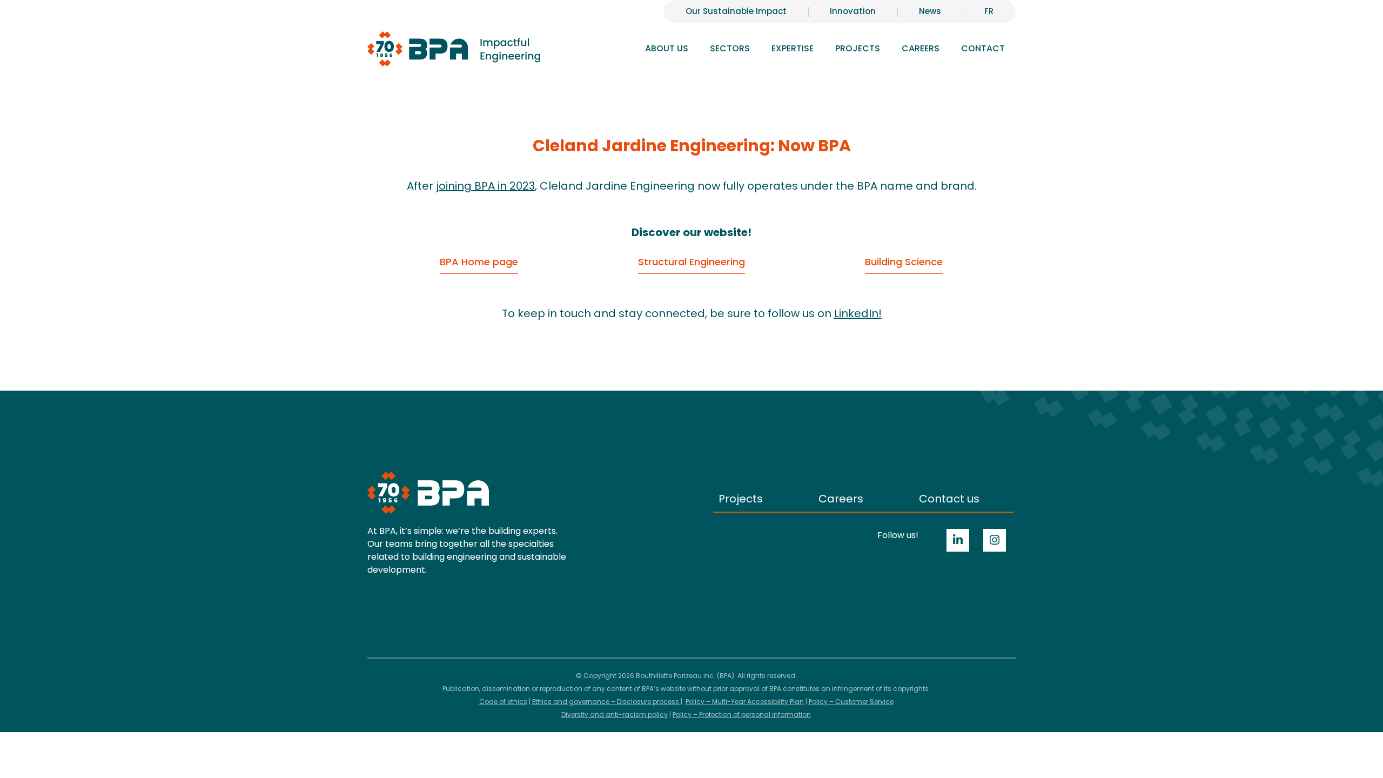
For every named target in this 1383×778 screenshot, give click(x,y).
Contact (983, 48)
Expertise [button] (792, 48)
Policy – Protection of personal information (742, 714)
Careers (840, 498)
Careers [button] (920, 48)
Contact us (949, 498)
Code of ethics (503, 701)
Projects (857, 48)
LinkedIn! (858, 313)
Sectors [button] (730, 48)
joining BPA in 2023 (485, 185)
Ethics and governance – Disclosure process (606, 701)
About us (666, 48)
